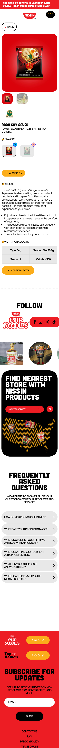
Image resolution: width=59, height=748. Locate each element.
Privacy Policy (29, 741)
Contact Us (29, 731)
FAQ (29, 736)
